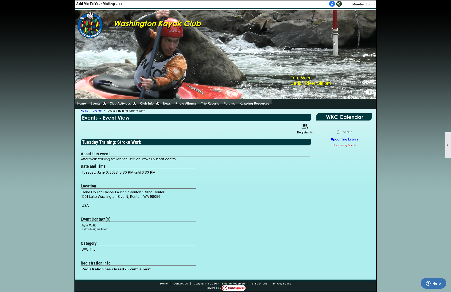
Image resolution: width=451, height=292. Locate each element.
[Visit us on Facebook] (332, 4)
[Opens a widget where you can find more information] (433, 284)
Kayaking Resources (254, 103)
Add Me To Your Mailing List (99, 4)
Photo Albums (185, 103)
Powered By (214, 287)
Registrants (305, 128)
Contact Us (180, 283)
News (167, 103)
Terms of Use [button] (259, 283)
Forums (229, 103)
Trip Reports (210, 103)
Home (81, 103)
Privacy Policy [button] (282, 283)
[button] (97, 103)
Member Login (363, 4)
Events (97, 110)
